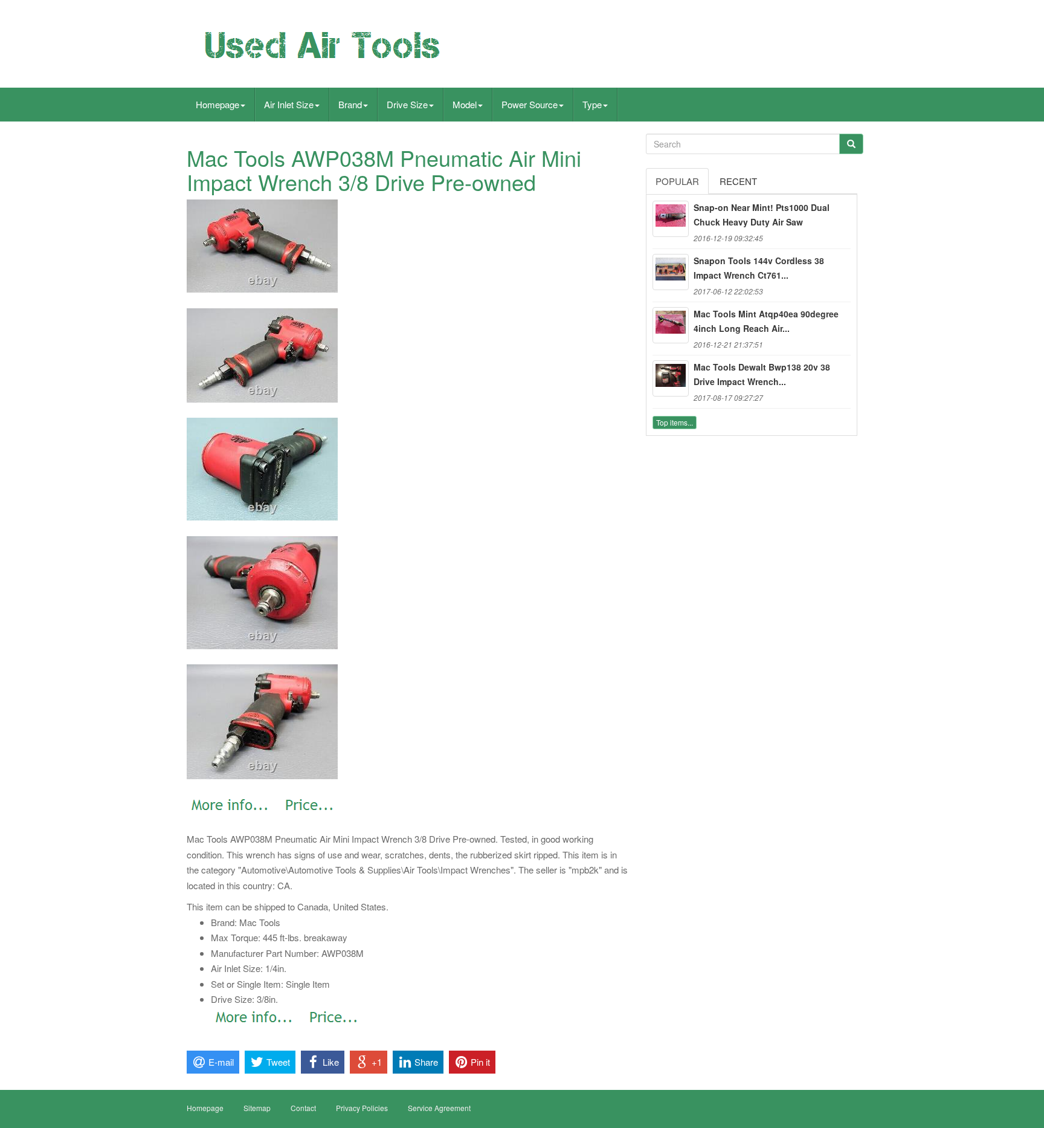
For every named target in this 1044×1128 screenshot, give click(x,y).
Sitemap (257, 1108)
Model (465, 104)
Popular (677, 181)
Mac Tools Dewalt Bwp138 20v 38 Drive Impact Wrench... (762, 374)
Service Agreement (439, 1108)
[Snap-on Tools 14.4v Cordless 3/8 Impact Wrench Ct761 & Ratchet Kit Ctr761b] (670, 272)
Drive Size (407, 104)
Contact (303, 1108)
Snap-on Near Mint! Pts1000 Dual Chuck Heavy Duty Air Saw (762, 214)
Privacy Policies (362, 1108)
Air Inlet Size (289, 104)
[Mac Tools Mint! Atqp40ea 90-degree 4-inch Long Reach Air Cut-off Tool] (670, 325)
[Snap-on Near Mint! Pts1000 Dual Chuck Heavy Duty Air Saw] (670, 219)
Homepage (217, 104)
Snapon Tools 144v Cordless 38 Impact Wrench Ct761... (759, 267)
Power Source (529, 104)
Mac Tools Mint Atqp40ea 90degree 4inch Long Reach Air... (766, 321)
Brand (350, 104)
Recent (738, 181)
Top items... (674, 422)
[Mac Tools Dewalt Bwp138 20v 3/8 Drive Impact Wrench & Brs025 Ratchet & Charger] (670, 378)
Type (592, 104)
